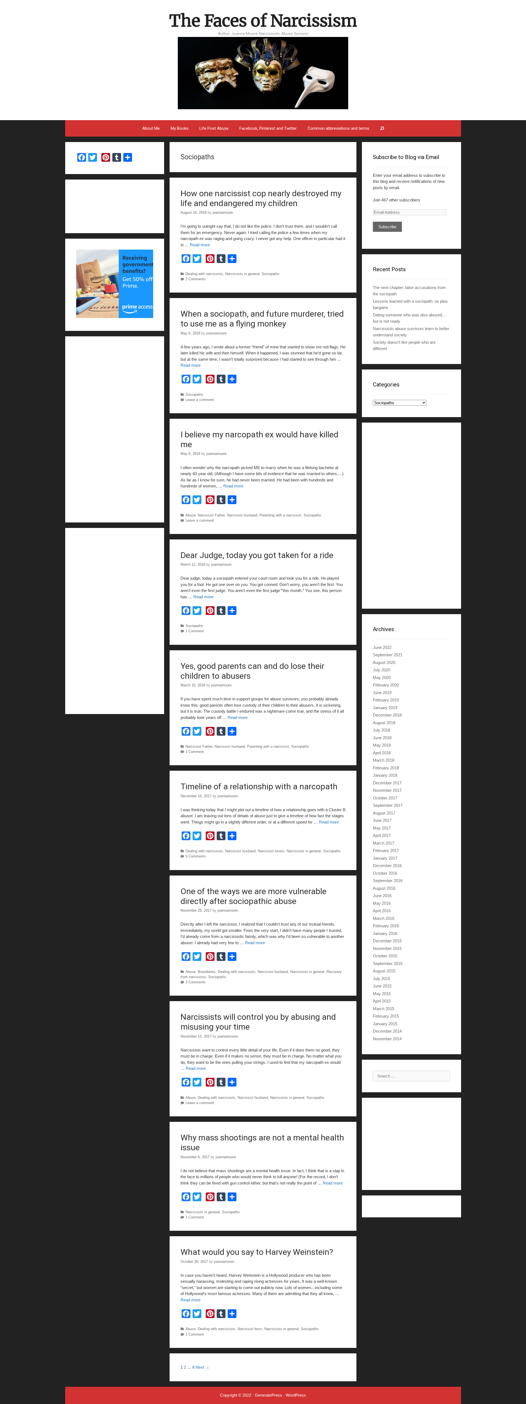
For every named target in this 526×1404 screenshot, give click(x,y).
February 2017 (386, 850)
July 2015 (381, 978)
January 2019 (385, 707)
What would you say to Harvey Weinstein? (257, 1252)
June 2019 (382, 692)
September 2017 (387, 805)
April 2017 (382, 835)
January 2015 (385, 1023)
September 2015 (387, 963)
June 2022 (382, 647)
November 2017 (387, 790)
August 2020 (384, 662)
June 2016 (382, 895)
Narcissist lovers (271, 851)
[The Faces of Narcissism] (263, 72)
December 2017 (387, 783)
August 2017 (384, 813)
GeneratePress (268, 1395)
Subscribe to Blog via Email (406, 157)
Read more (200, 244)
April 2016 (382, 910)
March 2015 (383, 1008)
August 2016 (384, 888)
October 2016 (385, 873)
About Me (151, 128)
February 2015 (386, 1016)
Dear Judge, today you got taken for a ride (257, 555)
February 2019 (386, 700)
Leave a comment (199, 400)
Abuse (190, 515)
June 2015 (382, 986)
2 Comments (195, 279)
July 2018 (381, 730)
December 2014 (387, 1031)
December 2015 (387, 940)
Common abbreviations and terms (338, 128)
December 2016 (387, 865)
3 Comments (195, 982)
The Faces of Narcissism (263, 20)
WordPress (296, 1395)
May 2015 (382, 993)
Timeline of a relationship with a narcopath (259, 786)
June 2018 (382, 737)
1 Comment (194, 631)
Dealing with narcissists (204, 274)
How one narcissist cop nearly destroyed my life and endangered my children (261, 198)
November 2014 (387, 1038)
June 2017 (382, 820)
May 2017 (382, 828)
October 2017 (385, 798)
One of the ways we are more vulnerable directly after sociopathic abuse (254, 896)
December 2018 (387, 715)
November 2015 (387, 948)
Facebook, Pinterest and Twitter (268, 128)
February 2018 (386, 767)
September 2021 (387, 654)
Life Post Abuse (213, 128)
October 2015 (385, 956)
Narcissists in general (242, 274)
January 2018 (385, 775)
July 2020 (381, 670)
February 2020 (386, 685)
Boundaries (207, 972)
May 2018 (382, 745)
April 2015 (382, 1001)
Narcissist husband (242, 515)
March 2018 (383, 760)
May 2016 (382, 903)
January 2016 (385, 933)
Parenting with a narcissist (280, 515)
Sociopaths (270, 274)
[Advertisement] (411, 516)
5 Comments (195, 856)
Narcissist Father (211, 515)
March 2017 (383, 843)
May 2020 (382, 677)
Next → (202, 1367)
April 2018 (382, 752)
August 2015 (384, 971)
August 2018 (384, 722)
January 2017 (385, 858)
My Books (179, 128)
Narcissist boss (250, 1329)
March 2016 (383, 918)
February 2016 (386, 925)
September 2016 (387, 880)
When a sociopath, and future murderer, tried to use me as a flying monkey (262, 318)
